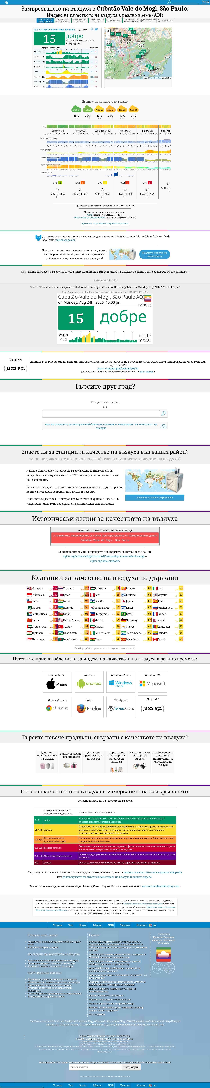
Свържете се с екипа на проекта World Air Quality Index (54, 943)
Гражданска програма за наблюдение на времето (115, 974)
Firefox (89, 700)
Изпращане (131, 1067)
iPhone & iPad (57, 675)
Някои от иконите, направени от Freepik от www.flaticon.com (112, 990)
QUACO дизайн (97, 1014)
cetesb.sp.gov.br (65, 240)
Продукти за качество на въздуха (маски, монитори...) (50, 989)
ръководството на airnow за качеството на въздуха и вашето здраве (107, 877)
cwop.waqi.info (97, 977)
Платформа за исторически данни (46, 996)
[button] (113, 28)
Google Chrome (57, 700)
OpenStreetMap (155, 78)
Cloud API (153, 699)
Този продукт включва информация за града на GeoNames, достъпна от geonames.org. (114, 962)
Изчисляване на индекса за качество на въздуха (54, 982)
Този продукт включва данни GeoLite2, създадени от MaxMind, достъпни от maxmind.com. (117, 956)
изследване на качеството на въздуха (54, 954)
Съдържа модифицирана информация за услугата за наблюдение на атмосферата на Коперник (117, 983)
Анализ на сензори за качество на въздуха (50, 966)
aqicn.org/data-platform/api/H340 (118, 368)
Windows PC (152, 675)
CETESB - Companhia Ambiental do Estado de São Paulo (104, 1038)
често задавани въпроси (44, 972)
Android (89, 675)
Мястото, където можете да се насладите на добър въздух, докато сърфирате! (116, 1009)
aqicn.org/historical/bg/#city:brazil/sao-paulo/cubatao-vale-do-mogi (103, 556)
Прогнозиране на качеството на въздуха (49, 984)
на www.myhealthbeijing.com (160, 886)
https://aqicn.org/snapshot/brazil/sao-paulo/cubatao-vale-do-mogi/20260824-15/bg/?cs (105, 292)
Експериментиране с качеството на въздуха (51, 963)
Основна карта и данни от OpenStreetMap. (111, 1003)
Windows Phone (121, 675)
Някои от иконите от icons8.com (106, 995)
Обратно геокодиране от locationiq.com (110, 999)
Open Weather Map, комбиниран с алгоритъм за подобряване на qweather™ (114, 969)
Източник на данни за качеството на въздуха (52, 979)
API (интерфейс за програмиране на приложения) (54, 993)
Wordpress (120, 700)
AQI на (54, 29)
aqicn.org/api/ (146, 371)
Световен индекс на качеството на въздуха (143, 903)
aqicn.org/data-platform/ (105, 561)
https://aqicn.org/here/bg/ (105, 280)
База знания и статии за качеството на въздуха (53, 960)
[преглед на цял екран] (96, 29)
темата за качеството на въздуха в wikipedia (153, 872)
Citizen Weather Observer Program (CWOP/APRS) (104, 1035)
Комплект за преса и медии (43, 947)
